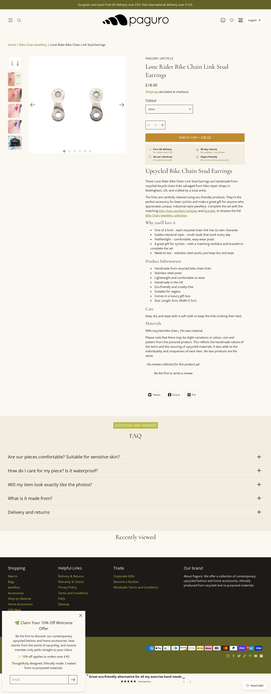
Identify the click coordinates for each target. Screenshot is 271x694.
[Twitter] (239, 655)
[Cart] (240, 20)
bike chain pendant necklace (178, 211)
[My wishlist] (232, 20)
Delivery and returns (29, 512)
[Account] (223, 20)
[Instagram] (228, 655)
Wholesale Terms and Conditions (135, 587)
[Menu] (10, 20)
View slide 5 (85, 151)
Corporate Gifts (123, 576)
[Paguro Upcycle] (135, 20)
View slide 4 (80, 151)
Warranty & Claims (71, 582)
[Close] (80, 615)
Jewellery (14, 587)
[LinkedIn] (261, 655)
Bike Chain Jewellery (33, 45)
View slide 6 (90, 151)
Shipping (151, 92)
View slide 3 (75, 151)
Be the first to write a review (173, 373)
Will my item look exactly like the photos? (50, 484)
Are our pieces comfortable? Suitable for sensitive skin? (64, 457)
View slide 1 (64, 151)
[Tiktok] (244, 655)
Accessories (16, 593)
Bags (11, 582)
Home (12, 45)
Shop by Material (19, 599)
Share (176, 395)
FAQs (61, 599)
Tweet (157, 395)
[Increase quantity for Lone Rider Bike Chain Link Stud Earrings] (162, 125)
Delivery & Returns (71, 576)
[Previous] (33, 105)
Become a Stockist (125, 582)
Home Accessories (20, 604)
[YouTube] (256, 655)
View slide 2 (69, 151)
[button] (254, 20)
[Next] (122, 105)
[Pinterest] (250, 655)
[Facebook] (233, 655)
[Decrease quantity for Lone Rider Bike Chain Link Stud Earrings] (148, 125)
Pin (194, 395)
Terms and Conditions (73, 593)
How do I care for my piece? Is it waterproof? (53, 471)
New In (12, 576)
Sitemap (63, 604)
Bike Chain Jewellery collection (166, 215)
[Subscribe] (72, 679)
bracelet (209, 211)
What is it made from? (30, 498)
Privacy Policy (67, 587)
